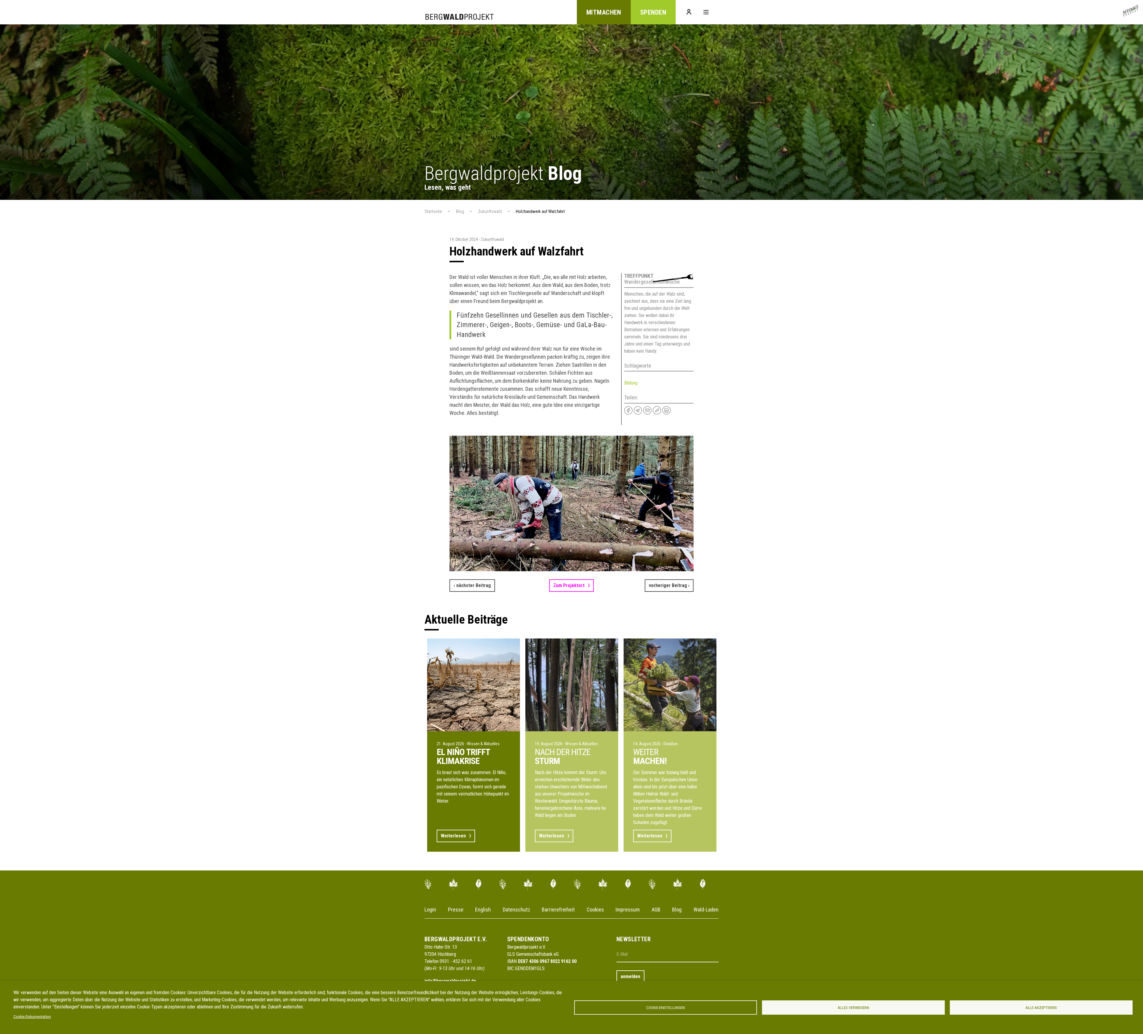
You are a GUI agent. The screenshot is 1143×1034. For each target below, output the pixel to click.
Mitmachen (603, 12)
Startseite (433, 211)
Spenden (653, 12)
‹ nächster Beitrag (472, 585)
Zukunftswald (490, 211)
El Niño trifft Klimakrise (463, 756)
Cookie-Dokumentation (32, 1016)
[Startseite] (1130, 12)
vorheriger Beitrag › (669, 585)
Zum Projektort (569, 585)
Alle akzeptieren (1041, 1007)
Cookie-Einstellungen (665, 1007)
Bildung (631, 383)
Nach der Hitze (563, 756)
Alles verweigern (853, 1007)
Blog (460, 211)
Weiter (650, 756)
